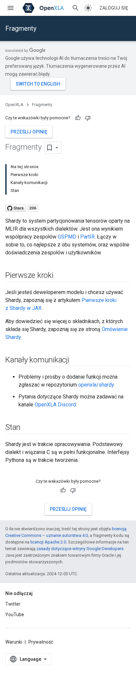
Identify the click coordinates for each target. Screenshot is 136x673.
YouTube (14, 614)
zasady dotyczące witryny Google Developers (79, 548)
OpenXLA (14, 104)
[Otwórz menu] (10, 8)
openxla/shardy (96, 385)
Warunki (13, 642)
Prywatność (40, 642)
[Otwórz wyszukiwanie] (76, 8)
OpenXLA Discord (55, 404)
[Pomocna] (78, 118)
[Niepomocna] (88, 118)
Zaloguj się (113, 8)
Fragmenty (20, 28)
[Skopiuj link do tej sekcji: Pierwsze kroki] (60, 276)
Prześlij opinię (29, 131)
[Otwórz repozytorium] (21, 206)
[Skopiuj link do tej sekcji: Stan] (27, 428)
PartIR (87, 237)
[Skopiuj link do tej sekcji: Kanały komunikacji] (76, 360)
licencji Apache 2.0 (48, 542)
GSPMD (67, 237)
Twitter (12, 604)
